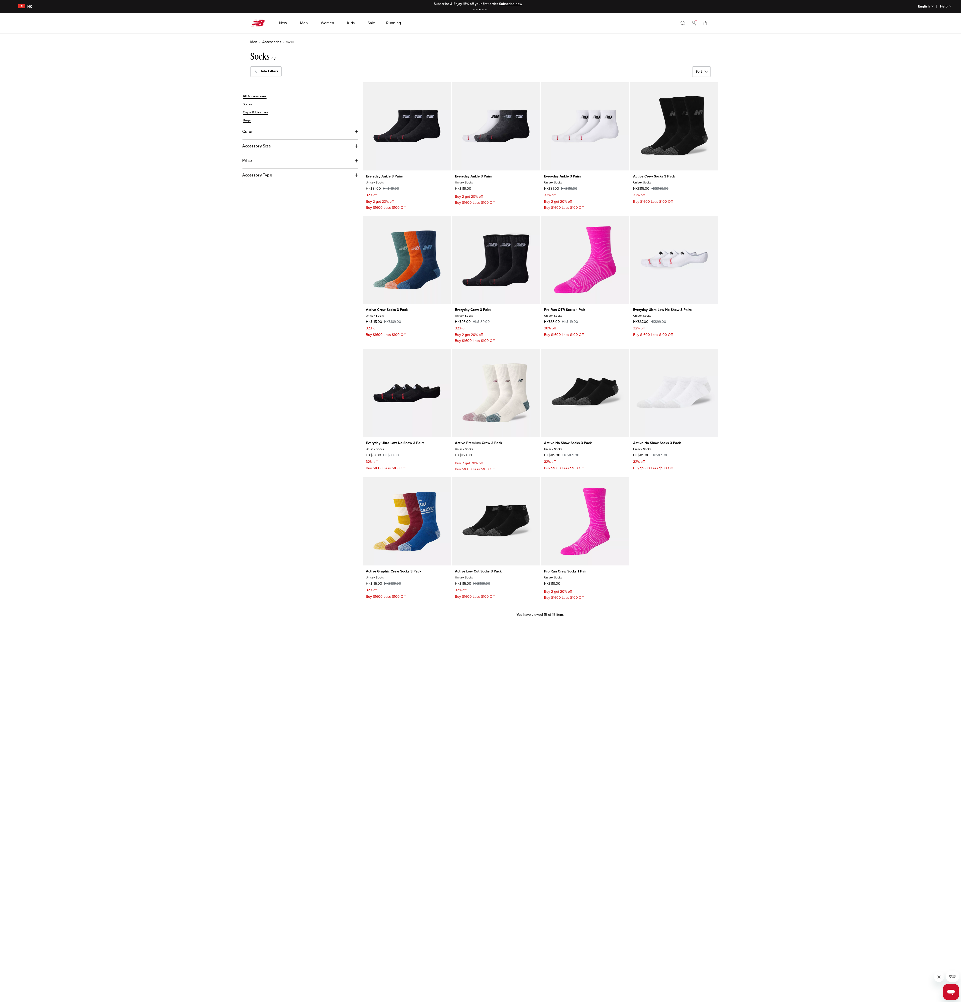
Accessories (271, 42)
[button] (694, 23)
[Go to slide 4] (483, 10)
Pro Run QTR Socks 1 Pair (564, 310)
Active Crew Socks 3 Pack (654, 176)
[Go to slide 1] (474, 10)
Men (253, 42)
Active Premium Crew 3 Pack (478, 443)
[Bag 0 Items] (705, 23)
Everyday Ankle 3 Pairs (384, 176)
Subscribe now (510, 4)
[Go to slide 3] (480, 10)
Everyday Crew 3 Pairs (473, 310)
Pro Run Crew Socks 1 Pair (565, 571)
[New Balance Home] (259, 23)
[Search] (683, 23)
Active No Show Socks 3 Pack (568, 443)
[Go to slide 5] (486, 10)
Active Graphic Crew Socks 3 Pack (393, 571)
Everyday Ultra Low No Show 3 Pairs (662, 310)
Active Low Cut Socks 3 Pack (478, 571)
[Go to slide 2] (477, 10)
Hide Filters (268, 71)
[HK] (18, 6)
